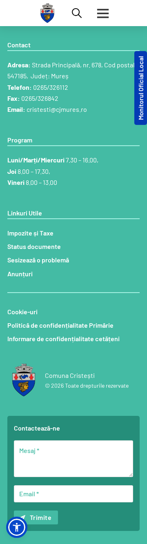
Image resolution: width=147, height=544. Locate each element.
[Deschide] (102, 13)
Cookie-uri (22, 311)
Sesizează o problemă (38, 260)
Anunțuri (20, 274)
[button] (16, 527)
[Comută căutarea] (77, 13)
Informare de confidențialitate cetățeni (63, 338)
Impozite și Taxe (30, 233)
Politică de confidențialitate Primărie (60, 325)
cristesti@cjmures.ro (57, 109)
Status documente (34, 246)
